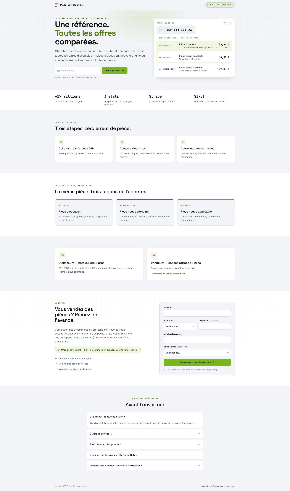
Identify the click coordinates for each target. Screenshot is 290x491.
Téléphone (208, 320)
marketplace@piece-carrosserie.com (218, 486)
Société (168, 307)
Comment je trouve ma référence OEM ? (113, 455)
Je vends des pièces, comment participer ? (116, 465)
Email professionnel (174, 334)
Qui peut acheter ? (101, 433)
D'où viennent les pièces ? (106, 444)
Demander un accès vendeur (166, 273)
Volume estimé (176, 346)
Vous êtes (169, 320)
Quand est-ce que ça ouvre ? (107, 416)
